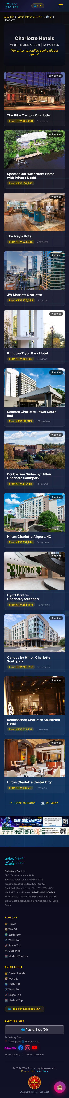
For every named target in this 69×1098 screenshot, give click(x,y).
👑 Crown (10, 923)
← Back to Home (23, 803)
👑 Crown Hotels (15, 973)
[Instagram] (27, 1048)
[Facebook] (20, 1048)
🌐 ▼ (38, 5)
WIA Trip (9, 16)
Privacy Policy (12, 1054)
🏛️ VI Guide (49, 803)
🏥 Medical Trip (14, 1000)
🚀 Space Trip (13, 945)
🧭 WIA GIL (11, 929)
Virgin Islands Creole (30, 16)
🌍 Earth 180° (13, 934)
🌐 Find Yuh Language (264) (24, 1009)
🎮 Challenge (13, 950)
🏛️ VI (49, 16)
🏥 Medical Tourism (16, 956)
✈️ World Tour (13, 939)
